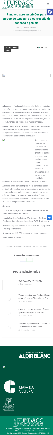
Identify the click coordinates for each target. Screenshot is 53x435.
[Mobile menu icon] (48, 4)
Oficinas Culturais (11, 47)
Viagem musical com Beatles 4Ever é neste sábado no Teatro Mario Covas (34, 297)
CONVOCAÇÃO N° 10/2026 (30, 281)
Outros (7, 51)
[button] (50, 12)
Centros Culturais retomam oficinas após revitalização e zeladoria (33, 311)
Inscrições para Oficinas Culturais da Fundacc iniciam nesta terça (34, 325)
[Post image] (9, 285)
